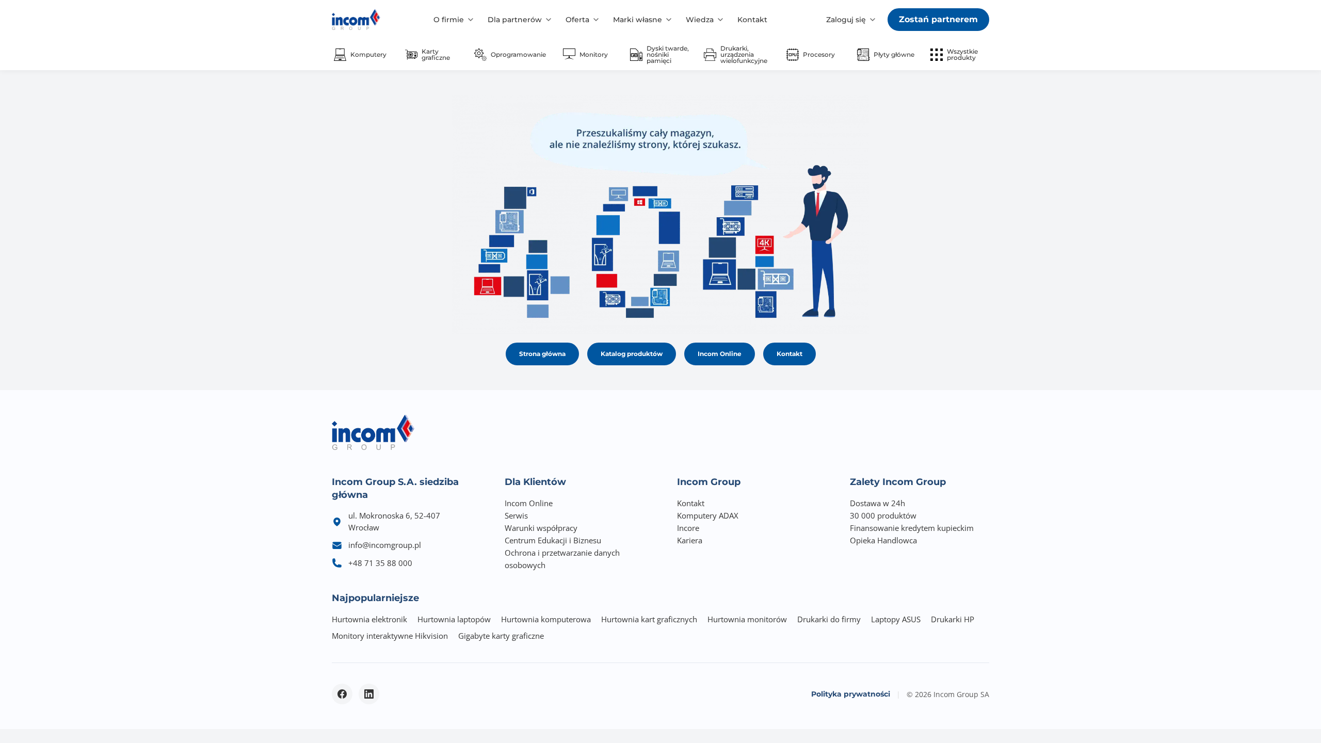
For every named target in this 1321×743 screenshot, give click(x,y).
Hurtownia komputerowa (546, 619)
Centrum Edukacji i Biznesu (553, 540)
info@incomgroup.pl (384, 545)
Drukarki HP (952, 619)
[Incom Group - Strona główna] (356, 19)
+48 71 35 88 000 (380, 563)
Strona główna (542, 354)
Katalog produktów (632, 354)
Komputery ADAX (707, 515)
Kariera (689, 540)
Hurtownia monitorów (747, 619)
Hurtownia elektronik (369, 619)
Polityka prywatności (850, 694)
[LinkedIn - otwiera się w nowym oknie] (369, 694)
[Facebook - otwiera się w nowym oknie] (342, 694)
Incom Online (720, 354)
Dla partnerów (515, 19)
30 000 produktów (883, 515)
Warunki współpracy (541, 528)
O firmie (448, 19)
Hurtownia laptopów (454, 619)
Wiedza (700, 19)
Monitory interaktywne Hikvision (390, 636)
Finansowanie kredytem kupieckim (912, 528)
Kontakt (752, 19)
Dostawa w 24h (877, 503)
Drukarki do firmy (829, 619)
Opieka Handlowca (883, 540)
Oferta (577, 19)
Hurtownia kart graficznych (649, 619)
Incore (688, 528)
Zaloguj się (846, 19)
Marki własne (637, 19)
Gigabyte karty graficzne (501, 636)
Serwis (516, 515)
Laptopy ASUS (896, 619)
